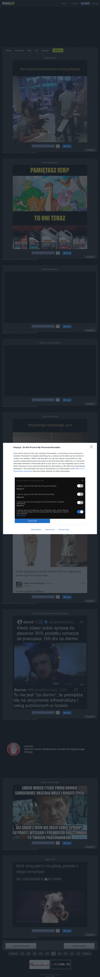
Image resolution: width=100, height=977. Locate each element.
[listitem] (50, 480)
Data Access (50, 530)
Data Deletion (36, 530)
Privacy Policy (64, 530)
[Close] (92, 447)
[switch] (80, 485)
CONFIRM (32, 521)
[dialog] (50, 488)
